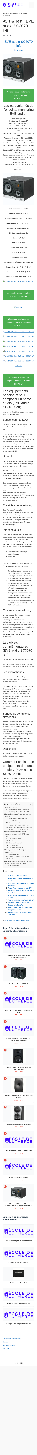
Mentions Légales (9, 1345)
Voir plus (18, 366)
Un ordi (11, 841)
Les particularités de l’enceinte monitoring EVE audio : (18, 815)
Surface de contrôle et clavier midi (19, 856)
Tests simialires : (15, 865)
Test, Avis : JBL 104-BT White (19, 876)
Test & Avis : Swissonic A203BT (19, 888)
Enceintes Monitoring (12, 920)
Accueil (5, 13)
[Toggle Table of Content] (30, 804)
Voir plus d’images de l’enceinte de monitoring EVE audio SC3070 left (18, 95)
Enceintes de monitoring (16, 843)
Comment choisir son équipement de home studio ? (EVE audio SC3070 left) (18, 862)
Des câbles (12, 859)
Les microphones (14, 854)
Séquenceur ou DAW (15, 838)
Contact (5, 1342)
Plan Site (6, 1348)
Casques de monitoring (16, 847)
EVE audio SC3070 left (12, 807)
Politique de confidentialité (12, 1339)
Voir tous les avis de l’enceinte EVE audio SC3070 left (18, 294)
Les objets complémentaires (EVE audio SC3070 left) (17, 851)
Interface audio (13, 845)
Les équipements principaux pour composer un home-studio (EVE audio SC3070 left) (17, 834)
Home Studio (14, 13)
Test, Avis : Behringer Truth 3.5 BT (21, 900)
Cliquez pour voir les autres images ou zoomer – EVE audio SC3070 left (19, 322)
